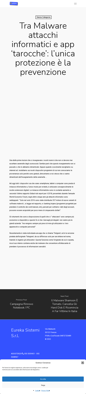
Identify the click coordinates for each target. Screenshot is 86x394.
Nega (43, 385)
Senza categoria (43, 17)
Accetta (43, 379)
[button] (83, 363)
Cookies (37, 390)
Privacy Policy (45, 390)
